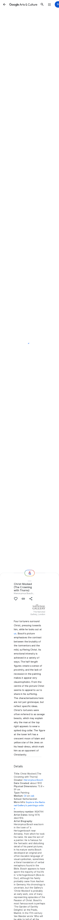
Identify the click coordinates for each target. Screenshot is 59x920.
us (15, 633)
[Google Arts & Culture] (23, 4)
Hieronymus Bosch (23, 593)
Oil (25, 795)
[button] (4, 4)
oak (32, 795)
